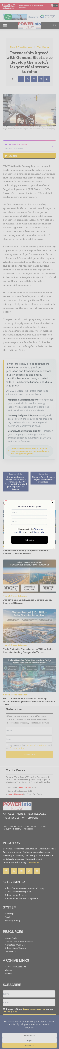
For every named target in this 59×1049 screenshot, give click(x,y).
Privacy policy (39, 532)
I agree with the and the (30, 530)
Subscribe (29, 540)
